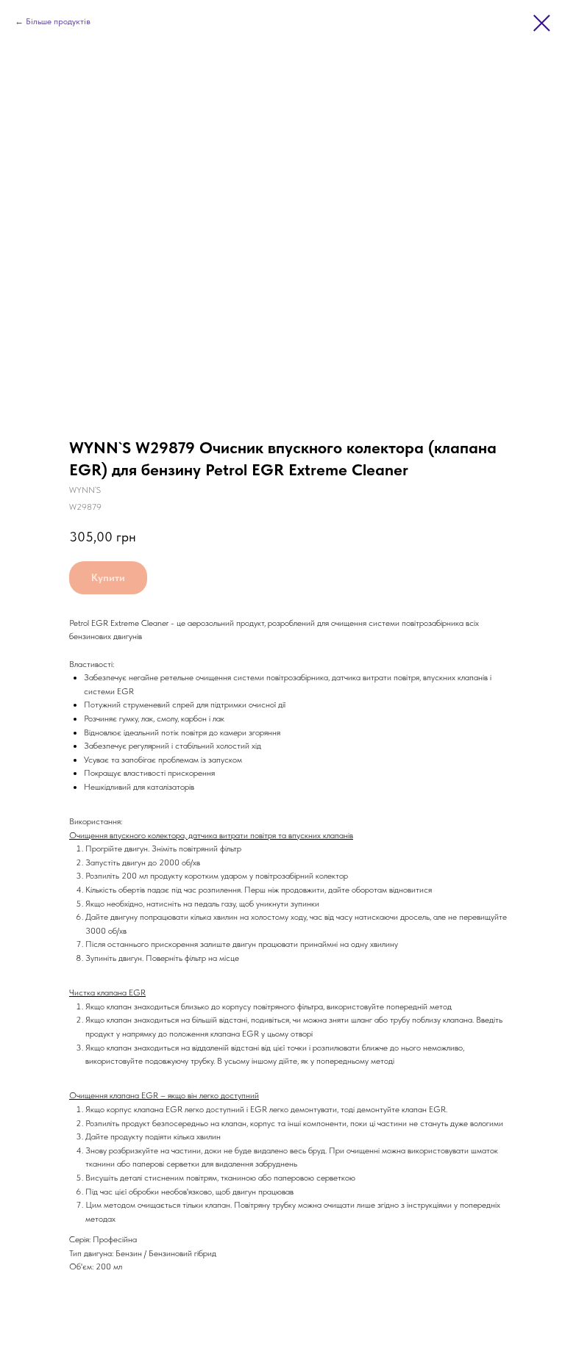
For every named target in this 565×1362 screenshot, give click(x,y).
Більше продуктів (58, 21)
